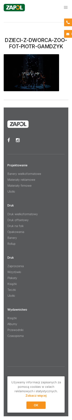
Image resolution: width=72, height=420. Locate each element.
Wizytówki (14, 272)
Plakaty (12, 278)
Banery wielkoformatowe (24, 174)
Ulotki (11, 191)
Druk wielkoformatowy (22, 214)
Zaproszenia (15, 266)
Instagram (18, 140)
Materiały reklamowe (21, 180)
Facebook (8, 140)
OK (36, 405)
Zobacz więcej (36, 395)
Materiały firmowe (19, 185)
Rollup (11, 244)
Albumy (12, 324)
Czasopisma (15, 336)
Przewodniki (15, 330)
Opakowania (15, 232)
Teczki (11, 290)
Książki (12, 284)
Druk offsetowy (18, 220)
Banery (12, 238)
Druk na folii (15, 226)
